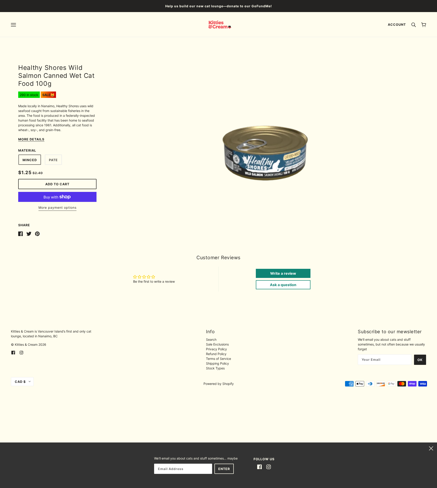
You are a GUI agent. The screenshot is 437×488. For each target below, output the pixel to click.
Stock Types (215, 368)
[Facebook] (259, 466)
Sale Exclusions (217, 344)
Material (27, 150)
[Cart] (423, 24)
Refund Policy (216, 354)
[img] (13, 352)
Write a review (283, 273)
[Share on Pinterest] (37, 233)
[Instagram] (268, 466)
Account (397, 24)
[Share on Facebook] (20, 233)
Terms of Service (218, 359)
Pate (53, 160)
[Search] (414, 24)
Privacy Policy (216, 349)
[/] (219, 24)
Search (211, 339)
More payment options (57, 207)
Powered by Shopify (218, 384)
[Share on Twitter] (28, 233)
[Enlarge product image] (265, 127)
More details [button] (31, 139)
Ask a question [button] (283, 284)
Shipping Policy (217, 363)
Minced (30, 160)
